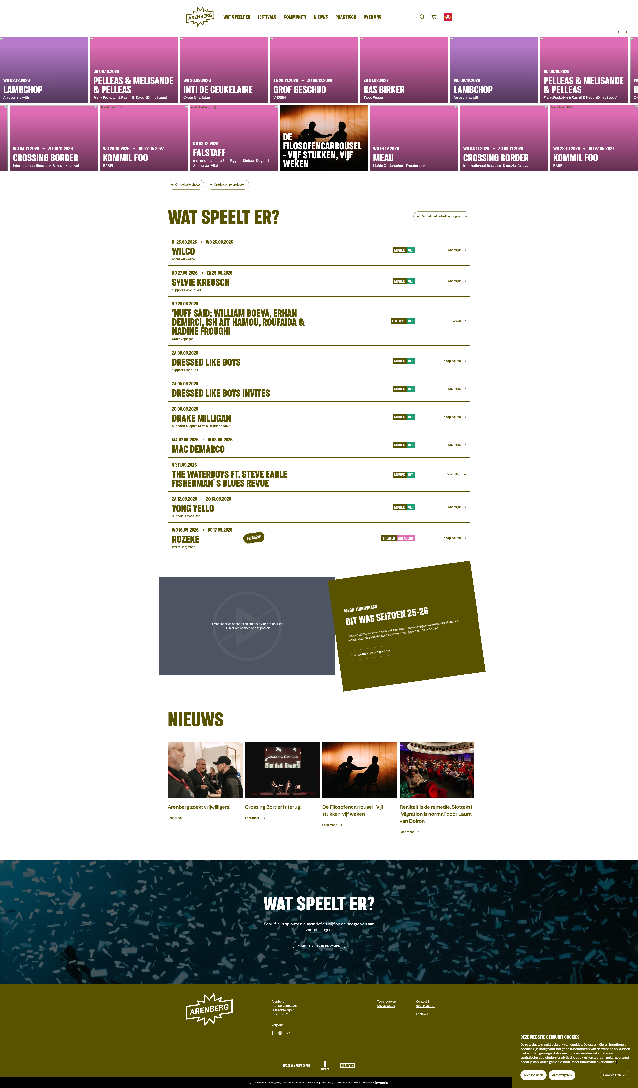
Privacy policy (274, 1083)
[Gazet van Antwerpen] (297, 1065)
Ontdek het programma (374, 653)
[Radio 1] (324, 1065)
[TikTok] (288, 1033)
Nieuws (321, 17)
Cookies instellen (615, 1075)
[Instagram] (280, 1033)
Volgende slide (626, 32)
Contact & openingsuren (425, 1003)
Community (295, 17)
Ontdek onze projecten (230, 184)
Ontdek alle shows (188, 184)
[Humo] (347, 1065)
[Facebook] (272, 1033)
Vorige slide (618, 32)
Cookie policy (327, 1083)
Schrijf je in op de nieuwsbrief (321, 945)
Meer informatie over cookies (593, 1062)
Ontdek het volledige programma (444, 216)
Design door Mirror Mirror (348, 1083)
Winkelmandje (433, 17)
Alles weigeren (562, 1075)
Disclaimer (288, 1083)
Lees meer (175, 818)
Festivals (267, 17)
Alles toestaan (533, 1075)
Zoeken (422, 17)
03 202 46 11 (280, 1014)
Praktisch (345, 17)
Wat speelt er (236, 17)
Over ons (372, 17)
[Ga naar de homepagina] (200, 16)
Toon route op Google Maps (386, 1003)
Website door (368, 1083)
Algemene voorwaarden (307, 1083)
